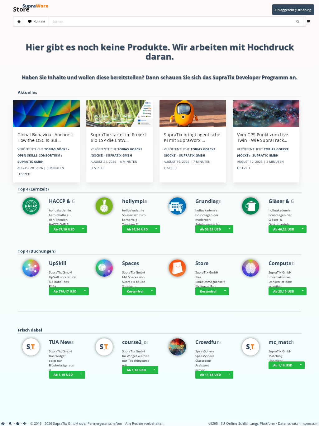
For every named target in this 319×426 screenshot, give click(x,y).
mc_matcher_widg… (293, 342)
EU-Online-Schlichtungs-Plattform (248, 423)
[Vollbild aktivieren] (25, 423)
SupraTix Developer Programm (250, 77)
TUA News (61, 342)
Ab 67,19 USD (64, 229)
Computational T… (292, 263)
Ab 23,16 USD (283, 291)
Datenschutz (288, 423)
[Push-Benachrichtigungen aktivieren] (10, 423)
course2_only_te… (144, 342)
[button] (83, 229)
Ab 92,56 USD (137, 229)
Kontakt (38, 21)
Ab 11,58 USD (210, 374)
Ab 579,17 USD (65, 291)
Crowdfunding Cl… (218, 342)
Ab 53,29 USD (210, 229)
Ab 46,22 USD (283, 229)
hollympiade (137, 201)
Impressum (309, 423)
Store (201, 263)
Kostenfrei (135, 291)
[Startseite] (3, 423)
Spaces (130, 263)
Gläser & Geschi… (290, 201)
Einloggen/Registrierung (293, 9)
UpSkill (57, 263)
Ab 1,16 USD (63, 374)
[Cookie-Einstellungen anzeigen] (18, 423)
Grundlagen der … (217, 201)
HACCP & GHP (65, 201)
